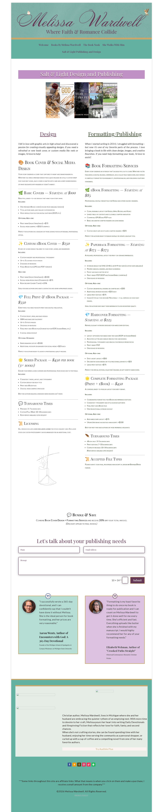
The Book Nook (91, 44)
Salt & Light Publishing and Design (81, 51)
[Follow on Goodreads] (79, 764)
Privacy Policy (81, 795)
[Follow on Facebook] (69, 764)
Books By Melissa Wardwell (66, 44)
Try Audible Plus (104, 749)
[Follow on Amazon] (74, 764)
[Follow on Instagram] (84, 764)
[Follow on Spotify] (93, 764)
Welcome (44, 44)
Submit (137, 580)
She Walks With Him (113, 44)
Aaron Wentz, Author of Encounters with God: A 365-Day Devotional (53, 637)
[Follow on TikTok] (89, 764)
